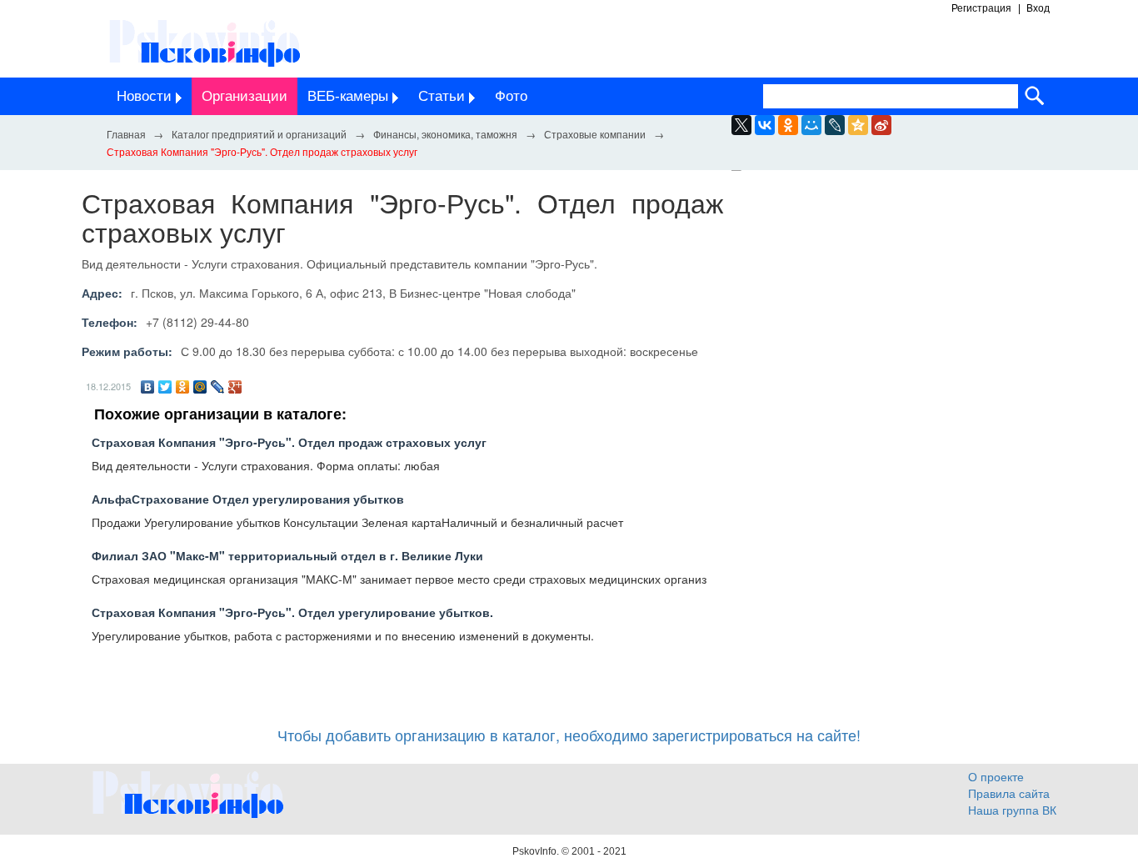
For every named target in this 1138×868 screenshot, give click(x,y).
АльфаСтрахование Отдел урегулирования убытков (248, 498)
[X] (741, 125)
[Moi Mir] (811, 125)
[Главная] (126, 133)
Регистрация (981, 8)
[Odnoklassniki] (788, 125)
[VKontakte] (765, 125)
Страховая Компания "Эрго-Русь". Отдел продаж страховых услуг (289, 442)
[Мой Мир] (200, 387)
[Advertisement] (902, 340)
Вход (1038, 8)
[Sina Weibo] (881, 125)
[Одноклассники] (183, 387)
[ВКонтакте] (148, 387)
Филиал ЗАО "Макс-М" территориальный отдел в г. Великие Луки (287, 555)
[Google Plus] (235, 387)
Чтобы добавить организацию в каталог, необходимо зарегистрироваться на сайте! (569, 734)
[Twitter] (165, 387)
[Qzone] (858, 125)
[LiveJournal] (835, 125)
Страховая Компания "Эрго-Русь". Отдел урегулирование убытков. (292, 612)
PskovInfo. (537, 851)
